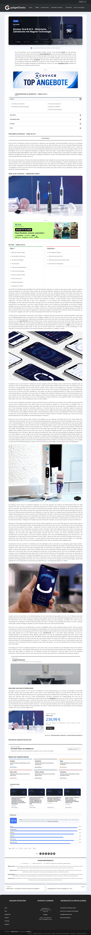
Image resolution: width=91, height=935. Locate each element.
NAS (25, 848)
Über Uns (30, 933)
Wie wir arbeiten (47, 933)
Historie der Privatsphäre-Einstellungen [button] (69, 911)
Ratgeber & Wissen (56, 7)
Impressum (73, 933)
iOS (29, 848)
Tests (37, 7)
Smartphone (46, 632)
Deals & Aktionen (79, 7)
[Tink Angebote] (45, 230)
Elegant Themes (14, 931)
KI (17, 848)
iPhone (34, 848)
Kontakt (53, 933)
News (30, 7)
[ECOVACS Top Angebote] (45, 80)
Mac (21, 848)
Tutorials (7, 917)
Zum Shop (50, 728)
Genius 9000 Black (44, 54)
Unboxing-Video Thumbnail (58, 735)
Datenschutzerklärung (65, 917)
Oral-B (63, 52)
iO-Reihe (36, 59)
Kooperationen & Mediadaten (62, 933)
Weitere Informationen (53, 821)
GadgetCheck (45, 7)
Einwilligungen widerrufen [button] (66, 914)
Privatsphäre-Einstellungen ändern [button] (68, 907)
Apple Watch (22, 321)
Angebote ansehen (73, 749)
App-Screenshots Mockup (74, 735)
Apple (67, 324)
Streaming (69, 7)
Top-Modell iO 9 (62, 63)
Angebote (7, 924)
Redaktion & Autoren (38, 933)
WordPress (28, 931)
